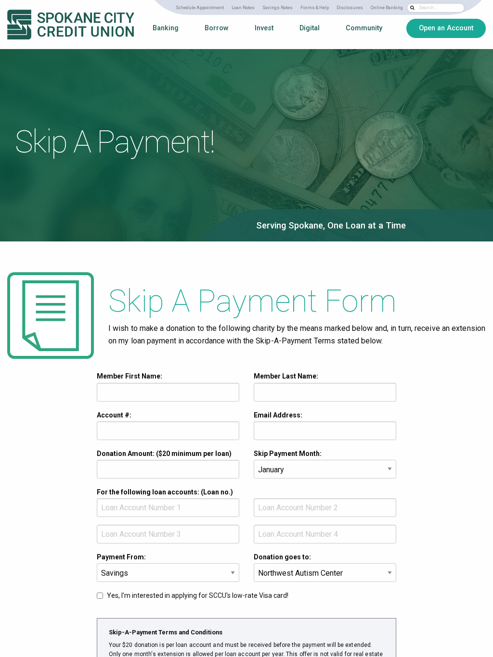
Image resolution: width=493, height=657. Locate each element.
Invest (264, 28)
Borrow (217, 28)
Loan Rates (243, 7)
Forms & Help (314, 7)
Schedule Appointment (200, 7)
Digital (309, 28)
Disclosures (350, 7)
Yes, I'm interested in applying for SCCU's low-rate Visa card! (197, 595)
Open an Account (446, 28)
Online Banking (387, 7)
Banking (166, 28)
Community (364, 28)
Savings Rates (277, 7)
